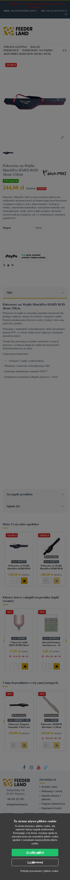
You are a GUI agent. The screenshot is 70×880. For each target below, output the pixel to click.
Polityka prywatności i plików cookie (39, 871)
